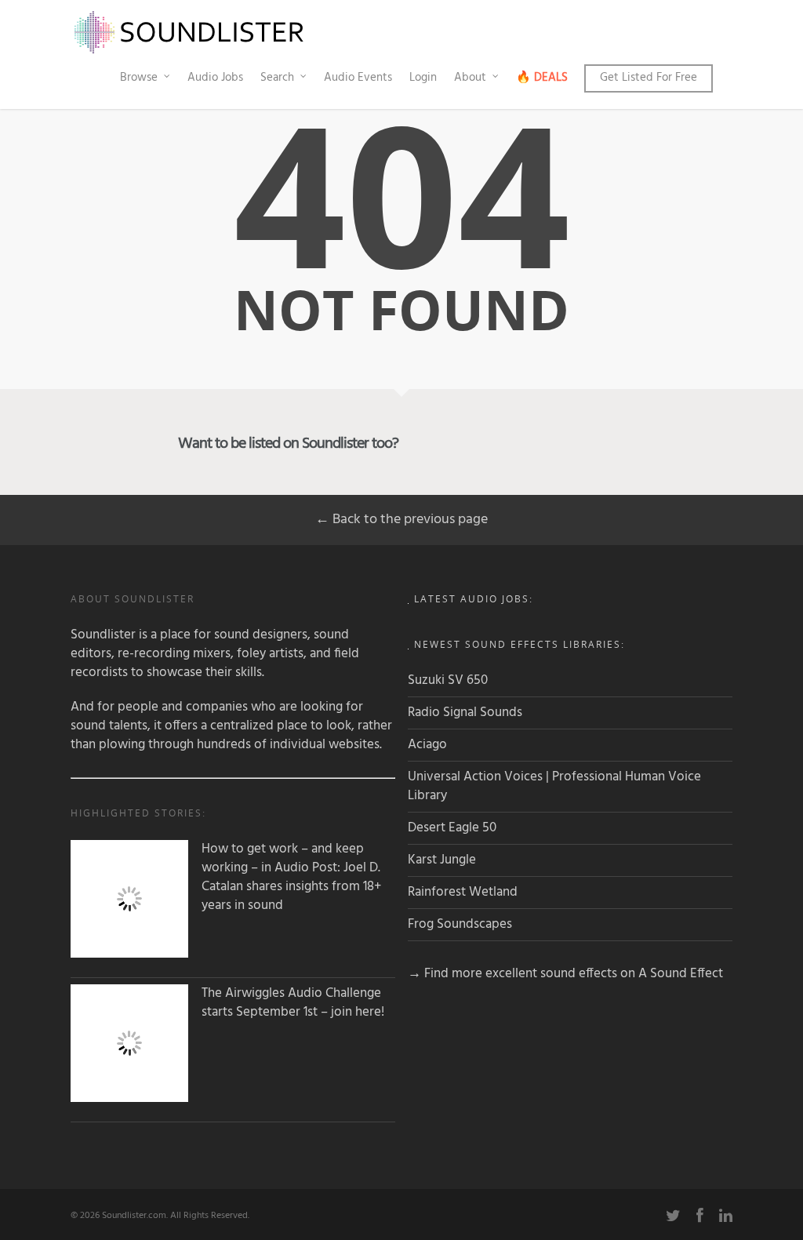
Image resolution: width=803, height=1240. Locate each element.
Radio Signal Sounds (465, 712)
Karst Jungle (442, 860)
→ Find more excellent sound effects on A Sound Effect (565, 973)
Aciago (427, 744)
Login (423, 77)
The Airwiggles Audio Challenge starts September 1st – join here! (293, 1003)
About (470, 77)
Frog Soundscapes (460, 924)
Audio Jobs (215, 77)
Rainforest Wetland (463, 892)
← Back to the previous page (401, 519)
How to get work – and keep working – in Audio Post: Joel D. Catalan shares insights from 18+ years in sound (291, 877)
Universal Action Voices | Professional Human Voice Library (554, 786)
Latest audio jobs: (473, 598)
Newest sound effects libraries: (519, 644)
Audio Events (358, 77)
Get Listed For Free (648, 77)
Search (277, 77)
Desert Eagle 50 (452, 827)
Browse (139, 77)
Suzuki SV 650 (448, 680)
